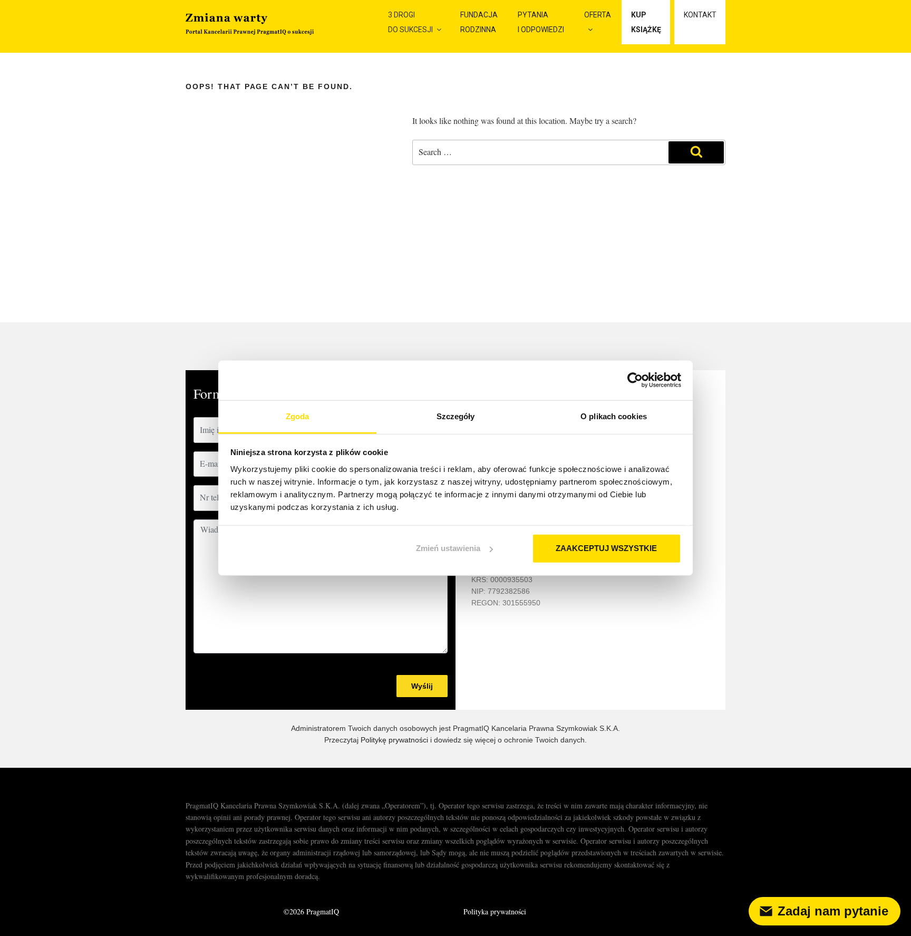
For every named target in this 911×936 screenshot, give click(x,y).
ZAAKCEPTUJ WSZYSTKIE (606, 548)
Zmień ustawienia (448, 548)
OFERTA (597, 15)
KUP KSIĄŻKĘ (646, 22)
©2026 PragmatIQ (311, 911)
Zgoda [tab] (297, 415)
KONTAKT (700, 15)
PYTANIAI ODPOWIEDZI (541, 22)
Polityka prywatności (494, 911)
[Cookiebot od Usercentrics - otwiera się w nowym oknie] (635, 380)
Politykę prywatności (394, 740)
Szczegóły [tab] (456, 415)
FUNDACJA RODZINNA (479, 22)
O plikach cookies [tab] (613, 415)
